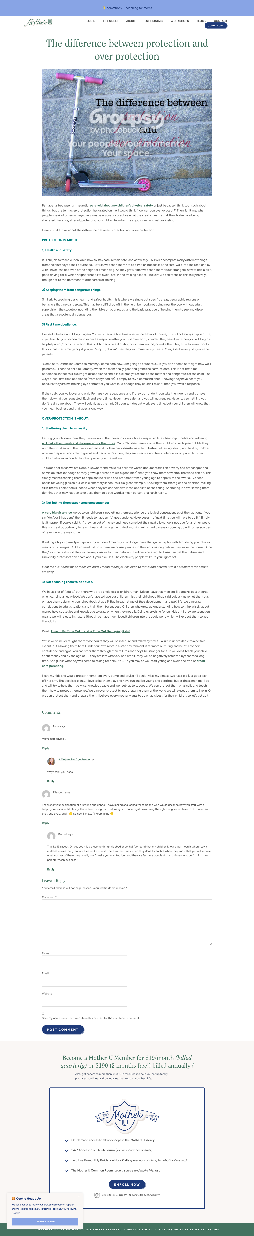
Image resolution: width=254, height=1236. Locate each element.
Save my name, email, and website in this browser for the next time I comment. (91, 1018)
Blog (200, 21)
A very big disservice (57, 512)
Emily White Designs (202, 1229)
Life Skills (111, 21)
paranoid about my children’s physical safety (121, 205)
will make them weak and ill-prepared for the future (78, 443)
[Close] (79, 1196)
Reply (45, 748)
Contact (220, 21)
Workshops (180, 21)
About (130, 21)
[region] (45, 1211)
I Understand (45, 1221)
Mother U (38, 22)
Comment (49, 897)
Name (46, 953)
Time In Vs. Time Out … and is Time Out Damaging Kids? (90, 631)
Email (46, 973)
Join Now (216, 25)
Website (47, 993)
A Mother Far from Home (74, 759)
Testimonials (153, 21)
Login (91, 21)
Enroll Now (127, 1184)
